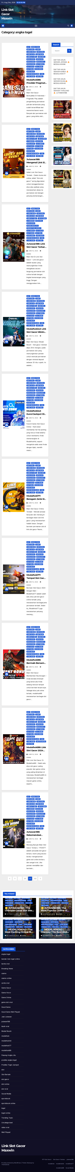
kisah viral (41, 56)
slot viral (30, 69)
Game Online (39, 54)
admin (24, 914)
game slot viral (31, 56)
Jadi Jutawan (42, 138)
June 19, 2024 (33, 166)
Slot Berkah (40, 64)
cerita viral (40, 51)
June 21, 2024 (33, 87)
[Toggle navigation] (36, 25)
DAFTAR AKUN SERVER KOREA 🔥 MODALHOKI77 (61, 71)
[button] (68, 26)
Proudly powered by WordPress (11, 1163)
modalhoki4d (31, 61)
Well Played (8, 905)
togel (42, 74)
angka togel (35, 47)
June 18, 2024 (33, 839)
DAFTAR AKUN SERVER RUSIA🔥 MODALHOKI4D (61, 81)
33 (35, 879)
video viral (39, 76)
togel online (31, 76)
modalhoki (39, 59)
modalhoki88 (31, 64)
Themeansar (5, 1164)
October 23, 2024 (13, 914)
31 (25, 879)
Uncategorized (41, 741)
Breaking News (7, 969)
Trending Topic (19, 903)
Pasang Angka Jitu (32, 225)
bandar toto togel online (10, 959)
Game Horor (6, 993)
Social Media (38, 69)
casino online (31, 51)
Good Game (5, 1007)
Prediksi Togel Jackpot (34, 228)
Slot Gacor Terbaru (59, 1159)
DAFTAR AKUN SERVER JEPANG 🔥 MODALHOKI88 (62, 62)
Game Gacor (30, 54)
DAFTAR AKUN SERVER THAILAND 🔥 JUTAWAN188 (61, 91)
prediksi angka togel (9, 1060)
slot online (39, 66)
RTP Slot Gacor (46, 1159)
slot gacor (30, 66)
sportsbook (30, 71)
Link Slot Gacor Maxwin (7, 14)
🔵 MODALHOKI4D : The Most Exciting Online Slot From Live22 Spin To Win (19, 932)
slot (28, 47)
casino (38, 49)
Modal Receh (31, 59)
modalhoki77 (41, 61)
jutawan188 (30, 141)
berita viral (30, 49)
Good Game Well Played (10, 1012)
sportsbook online (32, 74)
